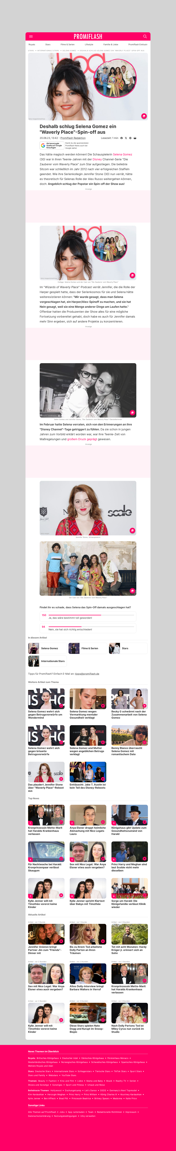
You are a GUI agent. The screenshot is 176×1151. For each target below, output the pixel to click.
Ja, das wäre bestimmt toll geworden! (70, 617)
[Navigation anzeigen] (31, 36)
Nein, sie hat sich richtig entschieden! (70, 629)
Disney (97, 159)
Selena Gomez (122, 154)
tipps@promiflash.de (87, 673)
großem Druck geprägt (82, 439)
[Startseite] (88, 36)
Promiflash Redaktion (73, 138)
